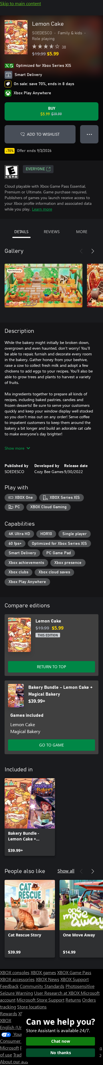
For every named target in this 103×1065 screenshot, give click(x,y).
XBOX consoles (14, 972)
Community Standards (42, 986)
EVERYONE (35, 169)
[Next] (92, 251)
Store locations (32, 1007)
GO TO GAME (51, 745)
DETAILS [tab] (21, 231)
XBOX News (47, 979)
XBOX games (43, 972)
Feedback (9, 986)
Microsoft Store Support (40, 1000)
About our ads (14, 1061)
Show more (14, 448)
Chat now (60, 1041)
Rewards (8, 1013)
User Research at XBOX (57, 993)
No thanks (60, 1052)
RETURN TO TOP (51, 666)
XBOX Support (74, 979)
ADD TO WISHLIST (43, 134)
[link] (30, 817)
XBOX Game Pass (74, 972)
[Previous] (81, 251)
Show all (66, 871)
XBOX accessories (17, 979)
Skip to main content (20, 3)
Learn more (42, 209)
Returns (73, 1000)
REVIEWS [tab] (52, 231)
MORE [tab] (81, 231)
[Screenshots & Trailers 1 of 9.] (43, 285)
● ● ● (89, 134)
